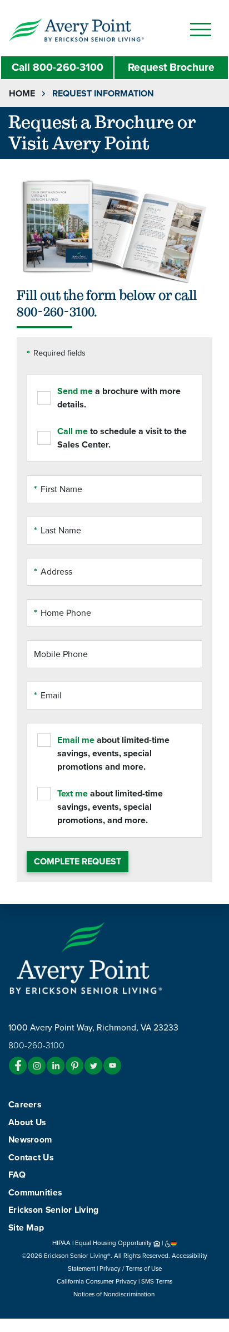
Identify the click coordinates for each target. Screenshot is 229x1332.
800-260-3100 (57, 67)
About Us (27, 1122)
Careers (24, 1105)
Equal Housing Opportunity (114, 1243)
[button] (98, 29)
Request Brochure (171, 67)
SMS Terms (156, 1281)
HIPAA (61, 1243)
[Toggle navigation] (201, 29)
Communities (35, 1193)
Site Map (26, 1228)
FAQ (17, 1175)
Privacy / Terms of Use (130, 1268)
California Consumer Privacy (97, 1281)
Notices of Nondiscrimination (114, 1294)
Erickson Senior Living (53, 1210)
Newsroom (30, 1140)
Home (22, 93)
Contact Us (30, 1158)
